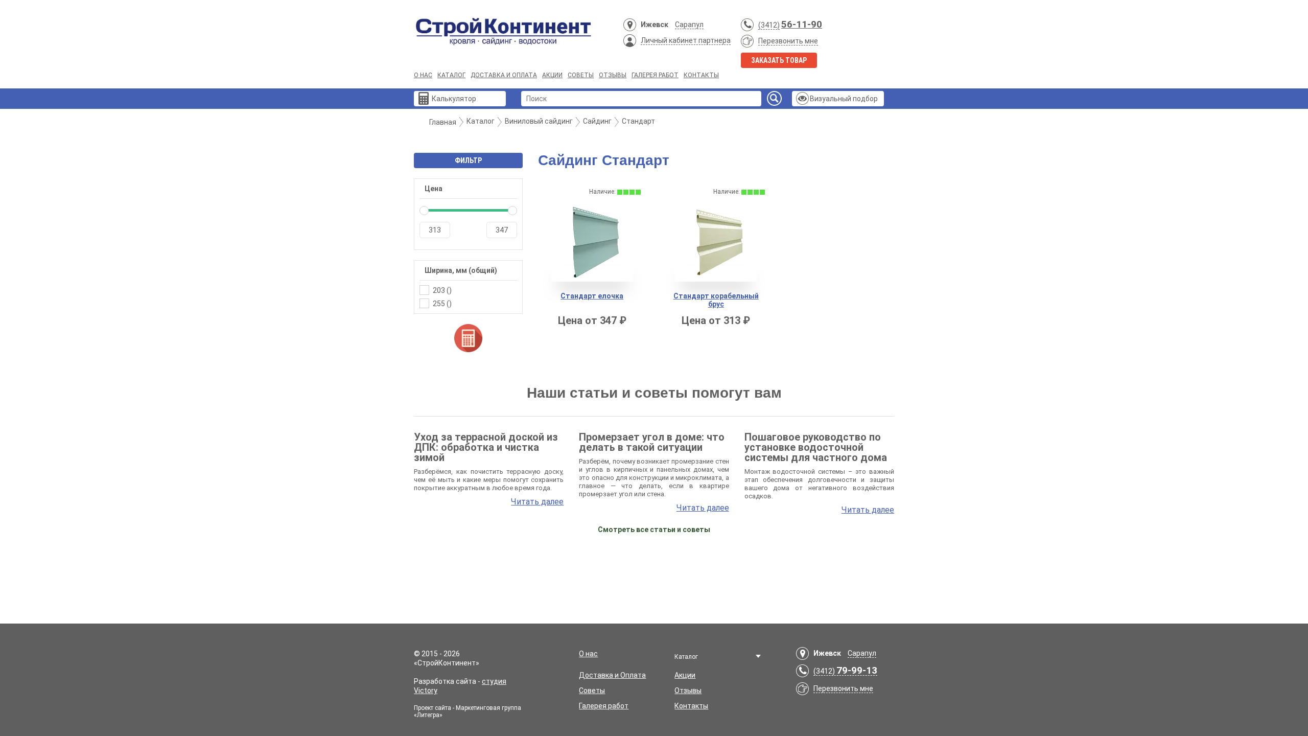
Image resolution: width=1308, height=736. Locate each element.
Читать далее (537, 502)
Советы (581, 75)
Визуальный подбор (844, 99)
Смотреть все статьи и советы (654, 529)
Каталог (451, 75)
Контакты (701, 75)
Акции (552, 75)
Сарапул (689, 24)
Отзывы (612, 75)
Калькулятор (454, 99)
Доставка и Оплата (504, 75)
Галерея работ (655, 75)
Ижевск (654, 24)
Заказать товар (779, 60)
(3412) (769, 25)
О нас (423, 75)
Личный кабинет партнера (686, 40)
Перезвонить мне (788, 41)
